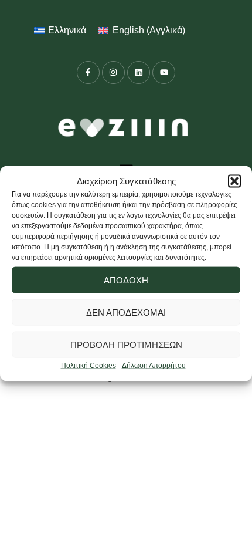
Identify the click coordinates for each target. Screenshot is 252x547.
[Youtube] (163, 72)
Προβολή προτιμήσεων (126, 345)
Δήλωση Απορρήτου (154, 366)
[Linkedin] (138, 72)
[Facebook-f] (88, 72)
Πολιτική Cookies (88, 366)
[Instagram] (113, 72)
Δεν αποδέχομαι (126, 313)
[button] (234, 181)
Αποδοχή (126, 280)
